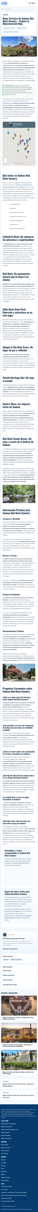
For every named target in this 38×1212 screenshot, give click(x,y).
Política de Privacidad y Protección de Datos (14, 1195)
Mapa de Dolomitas (6, 1126)
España (3, 1160)
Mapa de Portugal (6, 1138)
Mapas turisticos (8, 975)
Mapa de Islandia (6, 1135)
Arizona (8, 9)
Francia (3, 1165)
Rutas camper (5, 1150)
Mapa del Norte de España (8, 1123)
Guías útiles (4, 1153)
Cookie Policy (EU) (6, 1198)
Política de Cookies (6, 1186)
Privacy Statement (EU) (7, 1201)
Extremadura (4, 1180)
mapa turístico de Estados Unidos (13, 471)
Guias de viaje (7, 980)
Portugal (3, 1163)
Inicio (2, 9)
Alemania (3, 1171)
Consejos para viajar (10, 985)
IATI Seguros (16, 911)
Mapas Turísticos (16, 959)
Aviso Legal (4, 1189)
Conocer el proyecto (10, 949)
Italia (2, 1168)
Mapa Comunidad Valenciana (9, 1129)
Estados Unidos (5, 1177)
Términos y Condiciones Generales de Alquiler (14, 1192)
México (3, 1174)
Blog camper (7, 970)
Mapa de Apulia (5, 1132)
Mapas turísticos (6, 1147)
